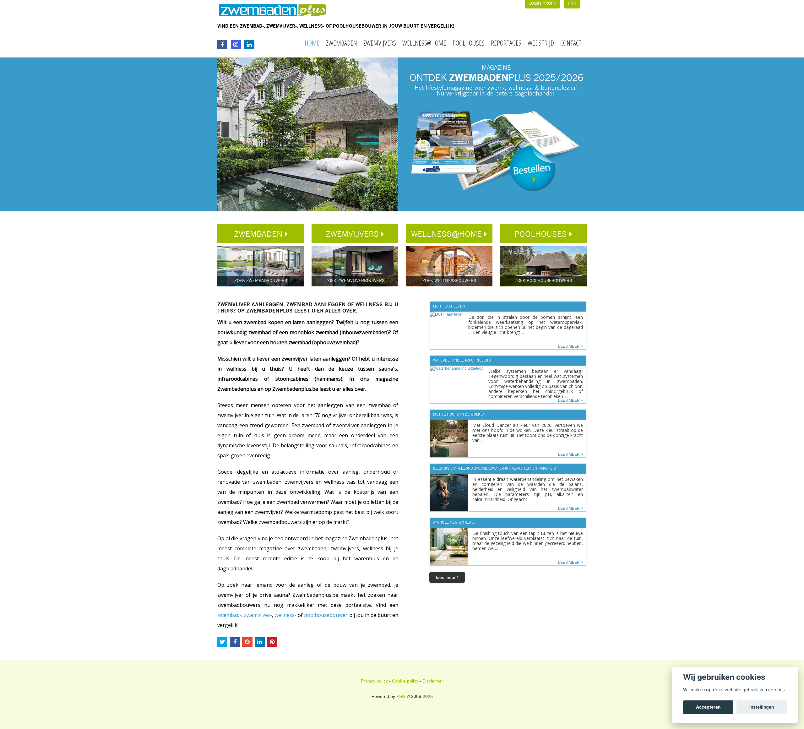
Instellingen (761, 707)
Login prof (541, 4)
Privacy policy (374, 680)
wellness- (285, 615)
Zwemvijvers (379, 42)
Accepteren (708, 707)
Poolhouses (469, 42)
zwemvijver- (258, 615)
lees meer (446, 577)
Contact (571, 42)
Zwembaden (341, 42)
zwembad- (229, 615)
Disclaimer (432, 680)
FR (571, 4)
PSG (400, 696)
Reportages (506, 42)
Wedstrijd (541, 42)
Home (312, 42)
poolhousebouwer (326, 615)
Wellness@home (424, 42)
